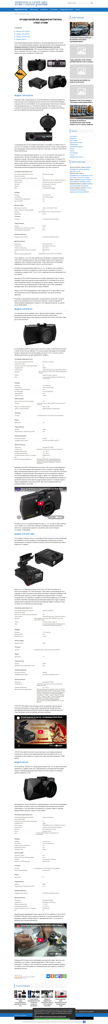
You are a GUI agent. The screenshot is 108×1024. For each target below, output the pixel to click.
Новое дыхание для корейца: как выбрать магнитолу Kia (80, 81)
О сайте (75, 1011)
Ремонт (72, 151)
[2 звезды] (17, 977)
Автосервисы (74, 153)
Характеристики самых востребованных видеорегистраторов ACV (20, 1002)
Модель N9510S (21, 39)
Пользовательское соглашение (86, 1011)
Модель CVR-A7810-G (23, 34)
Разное (72, 149)
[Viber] (61, 976)
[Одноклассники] (52, 976)
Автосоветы (44, 9)
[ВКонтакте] (48, 976)
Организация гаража (76, 147)
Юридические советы (66, 9)
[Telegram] (56, 976)
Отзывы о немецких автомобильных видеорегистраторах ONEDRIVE (81, 190)
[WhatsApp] (65, 976)
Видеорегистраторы (20, 9)
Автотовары (54, 9)
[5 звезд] (22, 977)
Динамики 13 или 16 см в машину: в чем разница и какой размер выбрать (81, 101)
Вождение (73, 138)
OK (84, 1021)
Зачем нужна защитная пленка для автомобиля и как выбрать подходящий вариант (80, 39)
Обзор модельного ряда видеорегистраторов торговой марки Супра (61, 1002)
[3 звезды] (18, 977)
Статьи (78, 9)
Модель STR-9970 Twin (23, 37)
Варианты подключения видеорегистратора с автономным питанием (47, 1002)
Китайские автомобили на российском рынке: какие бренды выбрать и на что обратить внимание (81, 122)
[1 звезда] (15, 977)
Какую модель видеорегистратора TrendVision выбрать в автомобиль (34, 1002)
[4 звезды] (20, 977)
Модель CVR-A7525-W (23, 31)
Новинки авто (34, 9)
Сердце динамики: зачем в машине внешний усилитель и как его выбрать (81, 61)
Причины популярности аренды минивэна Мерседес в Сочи (80, 169)
